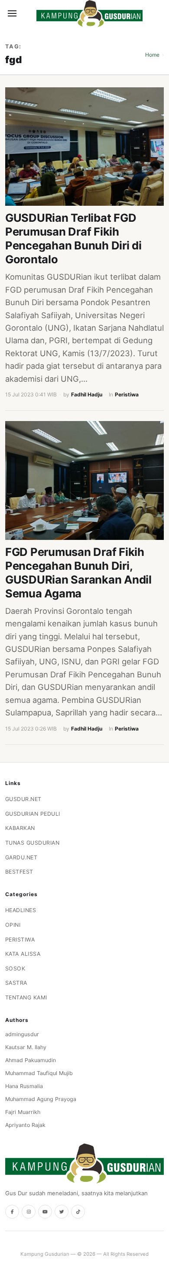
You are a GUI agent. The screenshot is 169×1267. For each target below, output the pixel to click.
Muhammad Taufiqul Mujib (39, 1073)
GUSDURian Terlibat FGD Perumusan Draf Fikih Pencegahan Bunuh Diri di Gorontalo (73, 238)
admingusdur (22, 1034)
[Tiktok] (78, 1212)
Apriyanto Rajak (25, 1125)
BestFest (19, 871)
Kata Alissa (23, 954)
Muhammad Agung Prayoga (40, 1099)
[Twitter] (61, 1212)
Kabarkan (20, 828)
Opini (13, 925)
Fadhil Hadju (86, 394)
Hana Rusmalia (24, 1086)
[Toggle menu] (12, 13)
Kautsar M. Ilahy (25, 1047)
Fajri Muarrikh (22, 1112)
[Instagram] (29, 1212)
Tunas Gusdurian (32, 842)
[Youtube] (45, 1212)
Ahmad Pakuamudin (30, 1060)
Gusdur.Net (23, 799)
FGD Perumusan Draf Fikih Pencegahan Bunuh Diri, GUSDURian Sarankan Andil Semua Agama (78, 572)
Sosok (15, 968)
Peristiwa (127, 394)
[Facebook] (12, 1212)
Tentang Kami (26, 997)
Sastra (16, 983)
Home (152, 54)
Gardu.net (21, 857)
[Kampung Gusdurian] (89, 13)
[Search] (26, 13)
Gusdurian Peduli (32, 814)
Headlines (20, 910)
